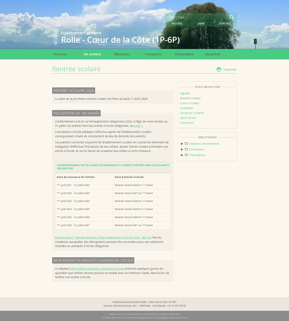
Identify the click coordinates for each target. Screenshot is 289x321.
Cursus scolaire (189, 103)
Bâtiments (122, 54)
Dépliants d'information (204, 143)
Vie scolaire (92, 54)
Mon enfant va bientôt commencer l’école (97, 268)
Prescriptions (197, 155)
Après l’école (188, 118)
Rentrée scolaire (190, 98)
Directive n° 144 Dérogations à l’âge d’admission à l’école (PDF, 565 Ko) (105, 237)
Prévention (187, 123)
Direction (60, 54)
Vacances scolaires (192, 113)
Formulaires (196, 149)
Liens (201, 23)
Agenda (185, 93)
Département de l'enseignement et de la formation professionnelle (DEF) (144, 314)
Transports (153, 54)
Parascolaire (184, 54)
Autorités (212, 54)
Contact (225, 23)
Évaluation (186, 108)
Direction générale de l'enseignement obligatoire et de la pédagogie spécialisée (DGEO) (144, 317)
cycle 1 (138, 126)
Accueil (177, 23)
